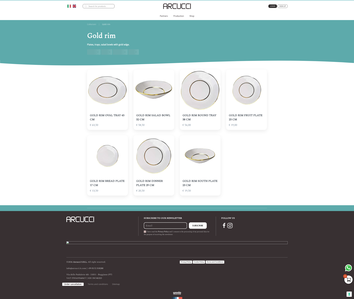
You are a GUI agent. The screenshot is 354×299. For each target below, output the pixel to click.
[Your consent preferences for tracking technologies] (349, 294)
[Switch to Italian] (69, 6)
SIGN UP (282, 6)
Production (178, 16)
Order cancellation (73, 284)
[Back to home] (177, 6)
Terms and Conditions (215, 262)
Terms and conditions (98, 284)
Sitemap (116, 284)
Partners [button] (164, 16)
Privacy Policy (163, 231)
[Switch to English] (75, 6)
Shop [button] (191, 16)
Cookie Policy (199, 262)
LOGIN (272, 6)
